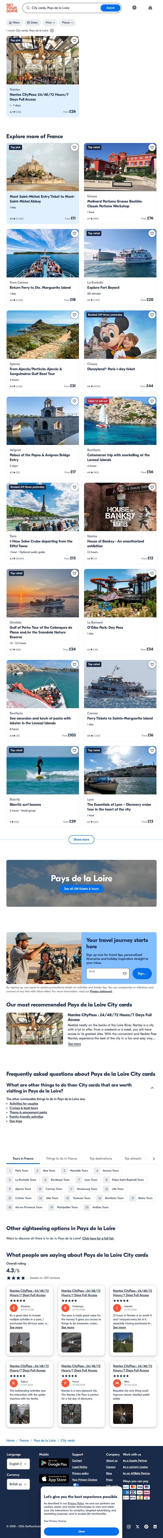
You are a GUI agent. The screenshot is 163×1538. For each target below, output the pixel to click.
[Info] (51, 30)
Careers (110, 1467)
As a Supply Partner (135, 1460)
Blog (109, 1473)
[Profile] (150, 8)
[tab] (23, 1158)
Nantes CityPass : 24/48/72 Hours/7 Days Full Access (29, 1293)
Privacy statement (101, 991)
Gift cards (112, 1486)
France (24, 1440)
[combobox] (61, 8)
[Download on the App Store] (54, 1479)
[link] (42, 76)
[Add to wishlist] (74, 40)
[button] (42, 76)
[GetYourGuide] (11, 8)
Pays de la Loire (45, 1440)
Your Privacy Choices (84, 1479)
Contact (77, 1460)
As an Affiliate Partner (136, 1473)
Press (109, 1479)
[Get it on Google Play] (54, 1463)
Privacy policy (80, 1473)
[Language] (134, 7)
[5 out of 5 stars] (30, 1300)
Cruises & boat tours (24, 1108)
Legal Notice (79, 1467)
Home (10, 1440)
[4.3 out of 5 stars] (18, 1278)
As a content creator (135, 1467)
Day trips (16, 1121)
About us (111, 1460)
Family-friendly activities (26, 1117)
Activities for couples (24, 1103)
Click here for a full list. (98, 1238)
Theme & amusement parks (28, 1112)
